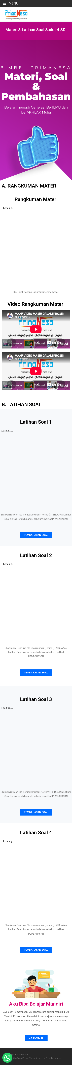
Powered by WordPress (16, 1058)
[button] (36, 535)
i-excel (39, 1058)
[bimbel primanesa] (13, 13)
